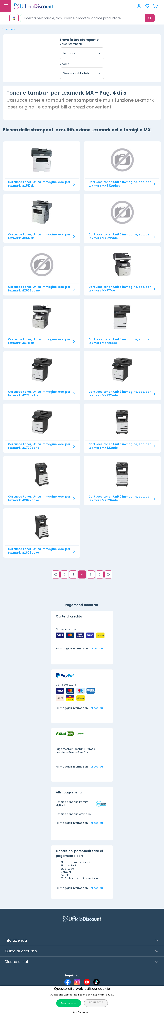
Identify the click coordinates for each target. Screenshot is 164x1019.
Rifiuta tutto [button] (96, 1002)
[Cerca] (150, 18)
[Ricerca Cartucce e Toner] (14, 18)
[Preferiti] (147, 6)
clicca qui (97, 648)
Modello (64, 64)
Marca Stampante (71, 44)
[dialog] (82, 1002)
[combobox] (82, 18)
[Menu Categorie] (5, 6)
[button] (82, 1012)
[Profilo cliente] (139, 6)
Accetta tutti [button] (69, 1003)
